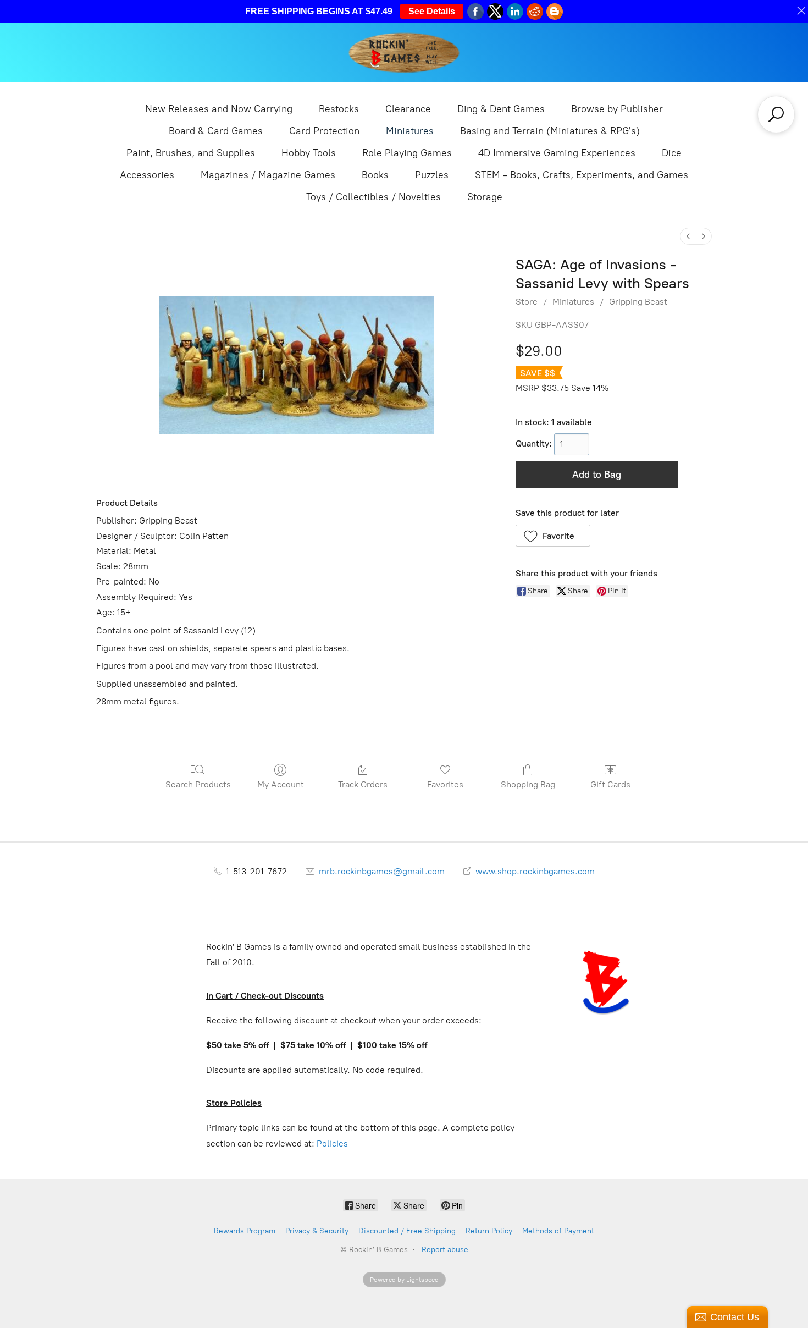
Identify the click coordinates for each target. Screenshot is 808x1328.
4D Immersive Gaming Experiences (556, 153)
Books (375, 175)
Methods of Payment (558, 1231)
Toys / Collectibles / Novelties (373, 197)
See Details (431, 11)
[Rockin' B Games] (404, 52)
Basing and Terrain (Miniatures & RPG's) (550, 131)
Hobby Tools (308, 153)
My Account (280, 784)
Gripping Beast (638, 301)
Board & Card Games (216, 131)
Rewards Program (244, 1231)
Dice (672, 153)
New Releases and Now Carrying (218, 109)
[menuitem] (688, 236)
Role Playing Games (407, 153)
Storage (484, 197)
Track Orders (363, 784)
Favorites (445, 784)
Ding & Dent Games (501, 109)
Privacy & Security (316, 1231)
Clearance (408, 109)
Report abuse (445, 1249)
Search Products (198, 784)
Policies (332, 1143)
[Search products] (776, 114)
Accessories (147, 175)
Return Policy (489, 1231)
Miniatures (410, 131)
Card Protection (324, 131)
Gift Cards (610, 784)
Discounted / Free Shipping (407, 1231)
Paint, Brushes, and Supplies (190, 153)
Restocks (339, 109)
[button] (553, 536)
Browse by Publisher (617, 109)
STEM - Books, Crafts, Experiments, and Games (581, 175)
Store (527, 301)
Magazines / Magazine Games (268, 175)
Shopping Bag (528, 784)
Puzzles (432, 175)
